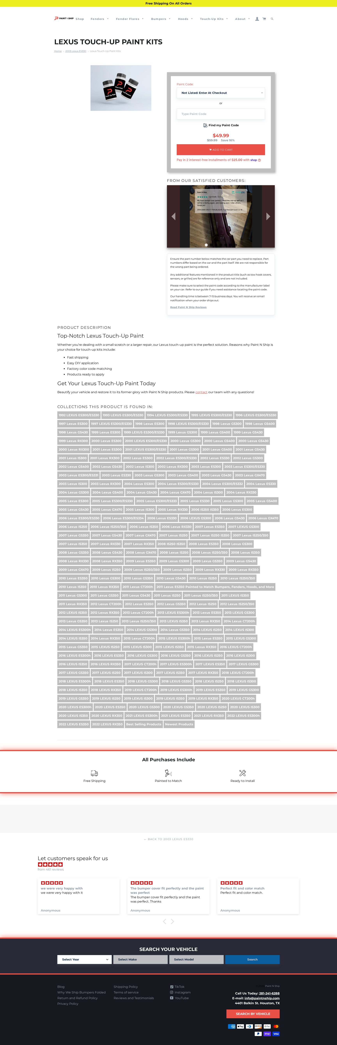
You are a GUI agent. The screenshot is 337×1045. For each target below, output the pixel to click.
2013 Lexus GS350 (73, 621)
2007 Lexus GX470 (141, 535)
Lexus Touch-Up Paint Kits (105, 51)
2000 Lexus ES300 (106, 441)
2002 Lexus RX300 (173, 467)
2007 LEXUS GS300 (243, 527)
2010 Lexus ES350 (73, 578)
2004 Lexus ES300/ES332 (222, 484)
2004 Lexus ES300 (139, 484)
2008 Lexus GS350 (74, 552)
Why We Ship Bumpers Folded (81, 992)
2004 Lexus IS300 (208, 492)
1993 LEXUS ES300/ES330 (123, 415)
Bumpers (159, 19)
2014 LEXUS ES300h (75, 630)
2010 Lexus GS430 (171, 578)
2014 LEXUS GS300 (142, 630)
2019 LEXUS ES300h (176, 690)
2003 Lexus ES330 (75, 51)
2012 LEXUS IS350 (73, 613)
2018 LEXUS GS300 (143, 681)
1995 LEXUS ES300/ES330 (211, 415)
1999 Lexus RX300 (73, 441)
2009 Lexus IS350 (177, 570)
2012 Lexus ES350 (139, 604)
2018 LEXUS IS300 (241, 681)
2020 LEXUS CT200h (238, 698)
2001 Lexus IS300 (73, 458)
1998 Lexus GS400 (260, 424)
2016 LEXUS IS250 (208, 655)
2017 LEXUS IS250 (106, 673)
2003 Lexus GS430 (216, 475)
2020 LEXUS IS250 (212, 707)
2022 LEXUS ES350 (74, 724)
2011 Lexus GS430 (136, 595)
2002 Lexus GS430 (107, 467)
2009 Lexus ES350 (141, 561)
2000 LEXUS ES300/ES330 (146, 441)
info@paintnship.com (262, 998)
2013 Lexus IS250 (104, 621)
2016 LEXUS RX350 (106, 664)
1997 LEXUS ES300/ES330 (111, 424)
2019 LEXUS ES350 (210, 690)
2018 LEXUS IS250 (209, 681)
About (241, 19)
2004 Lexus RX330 (241, 492)
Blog (61, 987)
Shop (80, 19)
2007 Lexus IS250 (173, 535)
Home (58, 51)
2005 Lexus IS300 (140, 509)
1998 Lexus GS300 (227, 424)
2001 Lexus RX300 (105, 458)
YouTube (181, 998)
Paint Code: (185, 84)
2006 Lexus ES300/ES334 (123, 518)
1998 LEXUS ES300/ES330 (188, 424)
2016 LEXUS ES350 (109, 655)
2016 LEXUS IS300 (240, 655)
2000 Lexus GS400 (219, 441)
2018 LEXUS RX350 (106, 690)
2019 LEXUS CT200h (141, 690)
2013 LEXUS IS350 (174, 621)
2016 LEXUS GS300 (142, 655)
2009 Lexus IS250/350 (142, 570)
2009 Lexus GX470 (74, 570)
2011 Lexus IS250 (167, 595)
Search (252, 959)
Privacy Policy (67, 1004)
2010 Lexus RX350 (104, 587)
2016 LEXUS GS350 (176, 655)
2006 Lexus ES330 (162, 518)
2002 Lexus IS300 (140, 467)
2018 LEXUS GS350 (176, 681)
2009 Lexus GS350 (208, 561)
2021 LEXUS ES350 (176, 716)
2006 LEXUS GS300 (195, 518)
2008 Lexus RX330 (74, 561)
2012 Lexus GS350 (171, 604)
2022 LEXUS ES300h (243, 716)
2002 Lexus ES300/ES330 (176, 458)
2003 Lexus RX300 (106, 484)
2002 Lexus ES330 (215, 458)
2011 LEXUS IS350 (235, 595)
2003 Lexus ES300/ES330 (244, 467)
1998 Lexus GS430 (73, 432)
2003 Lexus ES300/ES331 (78, 475)
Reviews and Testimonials (134, 998)
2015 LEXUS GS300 (241, 638)
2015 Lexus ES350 (208, 638)
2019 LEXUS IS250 (106, 698)
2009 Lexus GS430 (241, 561)
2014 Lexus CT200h (239, 621)
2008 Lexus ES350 (204, 544)
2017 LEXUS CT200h (140, 664)
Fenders (98, 19)
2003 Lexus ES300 (206, 467)
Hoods (183, 19)
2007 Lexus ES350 (210, 527)
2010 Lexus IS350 (72, 587)
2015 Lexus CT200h (139, 638)
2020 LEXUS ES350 (110, 707)
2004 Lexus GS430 (142, 492)
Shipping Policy (126, 987)
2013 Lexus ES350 (207, 613)
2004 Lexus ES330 (261, 484)
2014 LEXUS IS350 (73, 638)
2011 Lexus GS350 (104, 595)
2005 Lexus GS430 (74, 509)
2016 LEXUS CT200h (236, 647)
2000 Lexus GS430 (253, 441)
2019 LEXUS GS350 (74, 698)
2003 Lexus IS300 (73, 484)
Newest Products (179, 724)
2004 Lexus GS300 (74, 492)
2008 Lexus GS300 (237, 544)
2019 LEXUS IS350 (170, 698)
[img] (170, 864)
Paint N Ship (272, 986)
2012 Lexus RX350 (104, 613)
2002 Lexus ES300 (138, 458)
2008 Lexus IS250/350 (210, 552)
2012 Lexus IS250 (202, 604)
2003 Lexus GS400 (183, 475)
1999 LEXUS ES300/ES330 (144, 432)
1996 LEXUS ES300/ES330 (256, 415)
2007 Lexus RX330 (106, 544)
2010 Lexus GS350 (138, 578)
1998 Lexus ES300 (149, 424)
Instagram (182, 992)
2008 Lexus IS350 (245, 552)
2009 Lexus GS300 (174, 561)
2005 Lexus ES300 (74, 501)
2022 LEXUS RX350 (107, 724)
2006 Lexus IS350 (144, 527)
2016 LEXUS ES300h (75, 655)
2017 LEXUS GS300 (244, 664)
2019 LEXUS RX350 (203, 698)
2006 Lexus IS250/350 (108, 527)
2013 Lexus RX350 (205, 621)
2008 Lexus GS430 (107, 552)
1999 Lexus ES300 (105, 432)
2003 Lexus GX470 (250, 475)
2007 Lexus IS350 (73, 544)
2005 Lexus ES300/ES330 (112, 501)
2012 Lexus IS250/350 (237, 604)
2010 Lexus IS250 (203, 578)
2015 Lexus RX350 (201, 647)
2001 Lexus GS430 (250, 449)
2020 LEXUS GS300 (144, 707)
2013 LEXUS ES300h (173, 613)
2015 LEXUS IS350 (169, 647)
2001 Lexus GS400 (217, 449)
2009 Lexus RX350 (244, 570)
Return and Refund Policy (77, 998)
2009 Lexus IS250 (106, 570)
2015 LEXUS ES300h (174, 638)
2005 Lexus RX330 (173, 509)
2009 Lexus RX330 (210, 570)
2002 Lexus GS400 (74, 467)
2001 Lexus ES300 (107, 449)
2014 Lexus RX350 (105, 638)
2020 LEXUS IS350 (73, 716)
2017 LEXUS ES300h (176, 664)
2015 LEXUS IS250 (105, 647)
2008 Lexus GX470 (141, 552)
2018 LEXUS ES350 (109, 681)
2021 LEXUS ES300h (142, 716)
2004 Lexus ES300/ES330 (178, 484)
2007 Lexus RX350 (139, 544)
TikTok (179, 987)
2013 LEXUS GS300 (240, 613)
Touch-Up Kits (212, 19)
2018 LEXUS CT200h (238, 673)
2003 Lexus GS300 (149, 475)
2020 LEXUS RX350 (106, 716)
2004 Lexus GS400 (107, 492)
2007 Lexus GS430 (107, 535)
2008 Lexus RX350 (107, 561)
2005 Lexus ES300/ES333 (156, 501)
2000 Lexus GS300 (185, 441)
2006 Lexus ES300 (237, 509)
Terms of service (126, 992)
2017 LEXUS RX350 (203, 673)
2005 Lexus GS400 (262, 501)
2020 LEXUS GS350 (178, 707)
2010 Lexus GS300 (105, 578)
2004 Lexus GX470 (175, 492)
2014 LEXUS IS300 (239, 630)
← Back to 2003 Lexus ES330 (168, 839)
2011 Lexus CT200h (138, 587)
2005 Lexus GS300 (228, 501)
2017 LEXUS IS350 (170, 673)
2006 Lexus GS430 (230, 518)
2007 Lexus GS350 (74, 535)
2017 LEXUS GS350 (74, 673)
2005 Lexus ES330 (195, 501)
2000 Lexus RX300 (74, 449)
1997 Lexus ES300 (73, 424)
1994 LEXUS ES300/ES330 (167, 415)
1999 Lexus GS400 (215, 432)
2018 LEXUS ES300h (75, 681)
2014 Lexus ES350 (108, 630)
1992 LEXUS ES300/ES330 (79, 415)
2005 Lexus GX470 (107, 509)
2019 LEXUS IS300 (138, 698)
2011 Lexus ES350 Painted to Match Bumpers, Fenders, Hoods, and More (215, 587)
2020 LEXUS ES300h (75, 707)
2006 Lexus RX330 (177, 527)
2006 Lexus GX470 (263, 518)
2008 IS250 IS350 (171, 544)
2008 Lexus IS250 (174, 552)
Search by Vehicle (253, 1014)
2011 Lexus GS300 (73, 595)
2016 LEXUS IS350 (73, 664)
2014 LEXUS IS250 (207, 630)
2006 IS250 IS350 (205, 509)
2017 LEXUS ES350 (210, 664)
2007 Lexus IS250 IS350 (210, 535)
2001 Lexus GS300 (184, 449)
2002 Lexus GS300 (248, 458)
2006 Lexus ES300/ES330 (79, 518)
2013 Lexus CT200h (138, 613)
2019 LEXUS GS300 (244, 690)
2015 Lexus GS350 (73, 647)
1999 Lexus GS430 (248, 432)
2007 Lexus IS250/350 (250, 535)
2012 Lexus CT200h (105, 604)
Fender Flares (128, 19)
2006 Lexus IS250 (73, 527)
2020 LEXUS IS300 (245, 707)
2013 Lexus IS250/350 (139, 621)
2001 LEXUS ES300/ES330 (145, 449)
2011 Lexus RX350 (73, 604)
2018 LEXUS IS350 (73, 690)
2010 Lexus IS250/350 (237, 578)
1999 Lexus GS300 (182, 432)
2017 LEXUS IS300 (138, 673)
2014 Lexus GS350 (175, 630)
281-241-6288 (269, 993)
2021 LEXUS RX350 (209, 716)
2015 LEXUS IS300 (137, 647)
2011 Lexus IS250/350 (201, 595)
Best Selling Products (143, 724)
